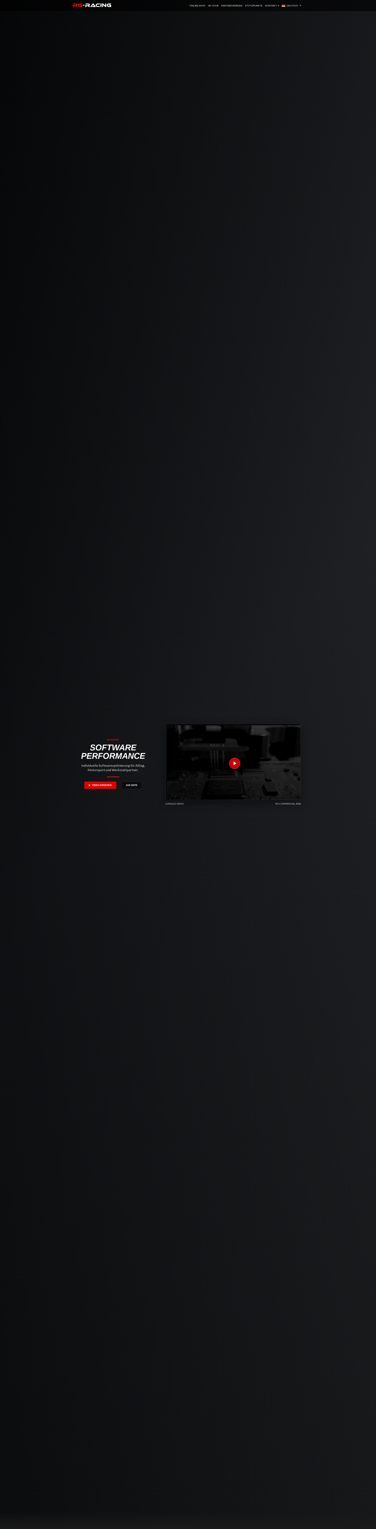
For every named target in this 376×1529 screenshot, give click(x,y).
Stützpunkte (253, 5)
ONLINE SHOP (197, 5)
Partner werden (231, 5)
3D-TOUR (213, 5)
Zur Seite (131, 785)
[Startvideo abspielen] (234, 763)
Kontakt (271, 5)
